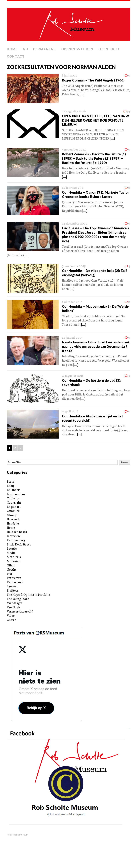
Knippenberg (16, 540)
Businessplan (16, 494)
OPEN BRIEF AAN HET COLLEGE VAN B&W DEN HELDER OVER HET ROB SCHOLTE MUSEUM (95, 120)
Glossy (11, 515)
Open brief (109, 49)
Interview (13, 536)
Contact (16, 56)
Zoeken (124, 462)
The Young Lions (18, 599)
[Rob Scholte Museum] (68, 23)
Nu (25, 49)
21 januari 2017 (72, 338)
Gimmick (13, 511)
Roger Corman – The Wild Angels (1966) (93, 80)
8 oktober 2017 (72, 302)
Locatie (12, 549)
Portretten (14, 578)
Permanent (44, 49)
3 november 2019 (74, 266)
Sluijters (12, 591)
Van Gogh (13, 608)
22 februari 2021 (73, 188)
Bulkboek (13, 490)
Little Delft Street (19, 545)
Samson (12, 587)
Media (11, 553)
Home (12, 49)
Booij (10, 486)
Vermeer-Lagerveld (20, 612)
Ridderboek (15, 582)
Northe (12, 570)
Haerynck (13, 520)
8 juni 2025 (69, 76)
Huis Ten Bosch (17, 532)
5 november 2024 (74, 150)
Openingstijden (77, 49)
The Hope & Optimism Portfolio (28, 595)
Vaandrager (15, 603)
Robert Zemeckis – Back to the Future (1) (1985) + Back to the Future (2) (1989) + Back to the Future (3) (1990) (94, 158)
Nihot (11, 566)
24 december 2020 (75, 224)
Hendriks (13, 524)
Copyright (14, 503)
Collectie (13, 499)
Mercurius (14, 557)
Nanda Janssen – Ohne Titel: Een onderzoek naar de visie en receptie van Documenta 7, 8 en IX (96, 346)
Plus (10, 574)
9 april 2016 (70, 412)
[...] (82, 94)
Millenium (14, 561)
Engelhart (14, 507)
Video (11, 616)
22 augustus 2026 (74, 111)
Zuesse (11, 620)
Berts (10, 482)
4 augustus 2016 (73, 376)
